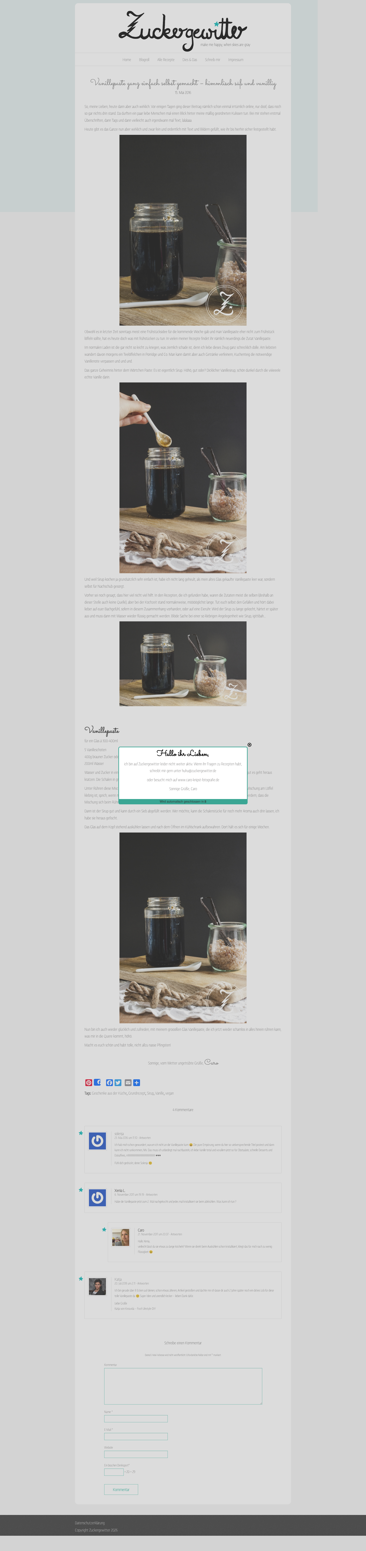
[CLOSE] (249, 745)
